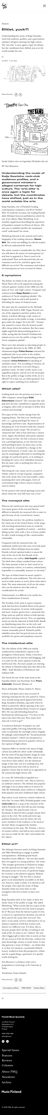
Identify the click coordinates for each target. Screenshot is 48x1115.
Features (7, 1055)
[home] (4, 6)
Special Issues (10, 1050)
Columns (7, 1065)
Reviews (7, 1060)
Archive (6, 1082)
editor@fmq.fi (6, 1036)
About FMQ (9, 1071)
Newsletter (8, 1077)
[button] (44, 6)
